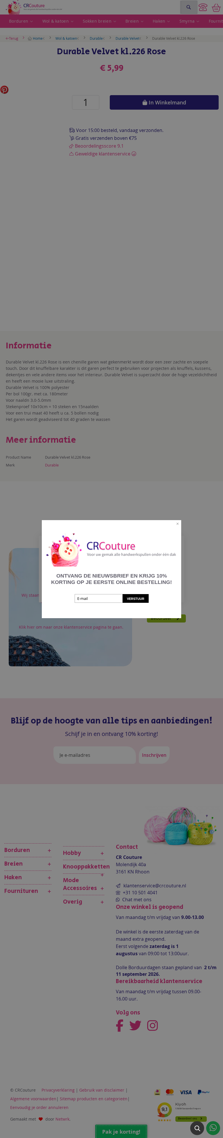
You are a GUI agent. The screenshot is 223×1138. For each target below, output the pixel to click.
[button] (197, 1128)
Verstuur (135, 598)
